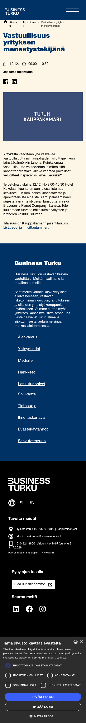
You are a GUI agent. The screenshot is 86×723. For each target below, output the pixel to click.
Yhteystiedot (29, 349)
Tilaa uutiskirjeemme (29, 584)
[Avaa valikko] (72, 10)
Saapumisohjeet (67, 529)
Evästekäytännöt (33, 430)
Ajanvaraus (28, 338)
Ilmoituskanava (31, 418)
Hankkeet (26, 373)
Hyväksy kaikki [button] (43, 697)
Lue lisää (61, 658)
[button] (43, 716)
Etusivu (13, 25)
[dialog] (43, 680)
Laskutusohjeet (31, 384)
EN (32, 503)
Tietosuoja (27, 406)
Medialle (25, 361)
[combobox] (75, 642)
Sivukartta (27, 395)
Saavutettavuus (32, 441)
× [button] (81, 641)
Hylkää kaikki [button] (43, 707)
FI (21, 503)
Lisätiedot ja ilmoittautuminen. (26, 228)
